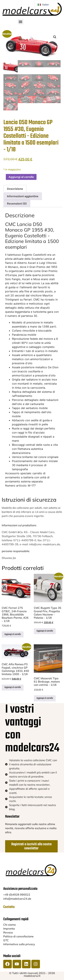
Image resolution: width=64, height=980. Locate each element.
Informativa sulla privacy (19, 944)
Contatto (9, 907)
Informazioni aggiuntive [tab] (22, 196)
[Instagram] (35, 964)
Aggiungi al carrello (21, 177)
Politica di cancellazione (18, 936)
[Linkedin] (26, 964)
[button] (20, 21)
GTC (6, 940)
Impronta (9, 928)
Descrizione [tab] (15, 188)
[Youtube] (17, 964)
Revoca (8, 932)
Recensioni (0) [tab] (17, 203)
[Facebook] (7, 964)
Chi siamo (9, 924)
